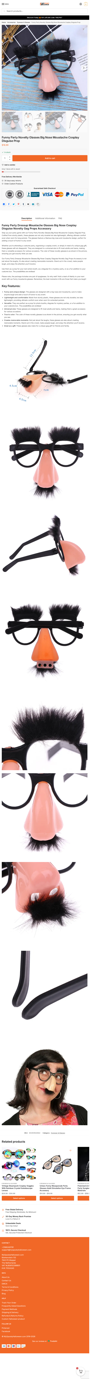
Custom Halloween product (13, 1319)
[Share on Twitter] (13, 204)
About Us (5, 1277)
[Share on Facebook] (9, 204)
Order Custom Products (13, 184)
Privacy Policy (8, 1290)
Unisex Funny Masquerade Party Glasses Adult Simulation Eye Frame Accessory (55, 1188)
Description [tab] (26, 218)
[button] (10, 157)
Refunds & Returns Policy (12, 1316)
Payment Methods (9, 1309)
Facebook (6, 1331)
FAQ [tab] (60, 218)
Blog (4, 1293)
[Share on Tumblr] (23, 204)
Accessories (11, 22)
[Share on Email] (28, 204)
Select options (19, 1198)
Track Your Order (9, 1303)
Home (4, 22)
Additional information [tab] (45, 218)
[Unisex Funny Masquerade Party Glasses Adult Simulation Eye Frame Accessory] (57, 1164)
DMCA (4, 1284)
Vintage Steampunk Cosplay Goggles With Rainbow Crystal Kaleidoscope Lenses (18, 1188)
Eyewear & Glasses (23, 22)
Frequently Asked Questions (14, 1306)
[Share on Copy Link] (38, 204)
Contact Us (6, 1280)
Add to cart (50, 158)
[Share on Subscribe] (33, 204)
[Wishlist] (32, 1150)
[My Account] (80, 4)
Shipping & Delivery (10, 1312)
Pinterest (5, 1328)
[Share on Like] (4, 204)
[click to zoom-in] (44, 68)
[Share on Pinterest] (18, 204)
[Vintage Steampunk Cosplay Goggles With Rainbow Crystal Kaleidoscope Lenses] (19, 1164)
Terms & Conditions (10, 1287)
